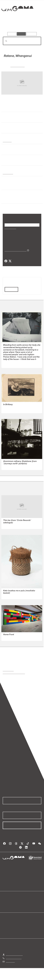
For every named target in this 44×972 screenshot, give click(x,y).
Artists (21, 25)
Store (5, 906)
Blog (25, 901)
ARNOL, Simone (9, 364)
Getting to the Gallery (14, 954)
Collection (17, 17)
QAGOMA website (10, 904)
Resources (31, 34)
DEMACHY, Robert (10, 410)
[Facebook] (6, 261)
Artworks (8, 25)
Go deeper (35, 25)
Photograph (7, 173)
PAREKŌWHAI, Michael (12, 637)
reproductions (8, 670)
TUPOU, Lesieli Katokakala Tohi (15, 596)
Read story (10, 289)
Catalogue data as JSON (15, 250)
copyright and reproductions (14, 673)
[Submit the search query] (4, 41)
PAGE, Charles (9, 466)
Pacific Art (7, 141)
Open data (7, 901)
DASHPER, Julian (10, 525)
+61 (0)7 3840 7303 (13, 958)
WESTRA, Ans (17, 66)
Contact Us (10, 961)
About (25, 904)
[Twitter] (10, 261)
